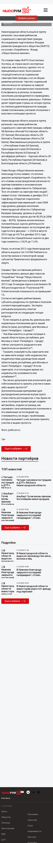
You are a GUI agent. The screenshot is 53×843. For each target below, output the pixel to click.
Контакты (5, 798)
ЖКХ (3, 834)
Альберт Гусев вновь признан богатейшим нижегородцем (34, 497)
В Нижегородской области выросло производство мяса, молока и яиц (34, 556)
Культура (32, 837)
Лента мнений (7, 828)
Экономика (33, 814)
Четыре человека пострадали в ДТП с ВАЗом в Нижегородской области (34, 483)
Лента (4, 811)
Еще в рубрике (13, 448)
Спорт (30, 826)
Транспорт (32, 820)
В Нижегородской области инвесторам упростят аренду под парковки (34, 589)
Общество (6, 817)
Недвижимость (35, 831)
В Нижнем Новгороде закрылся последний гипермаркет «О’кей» (29, 515)
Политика (5, 823)
